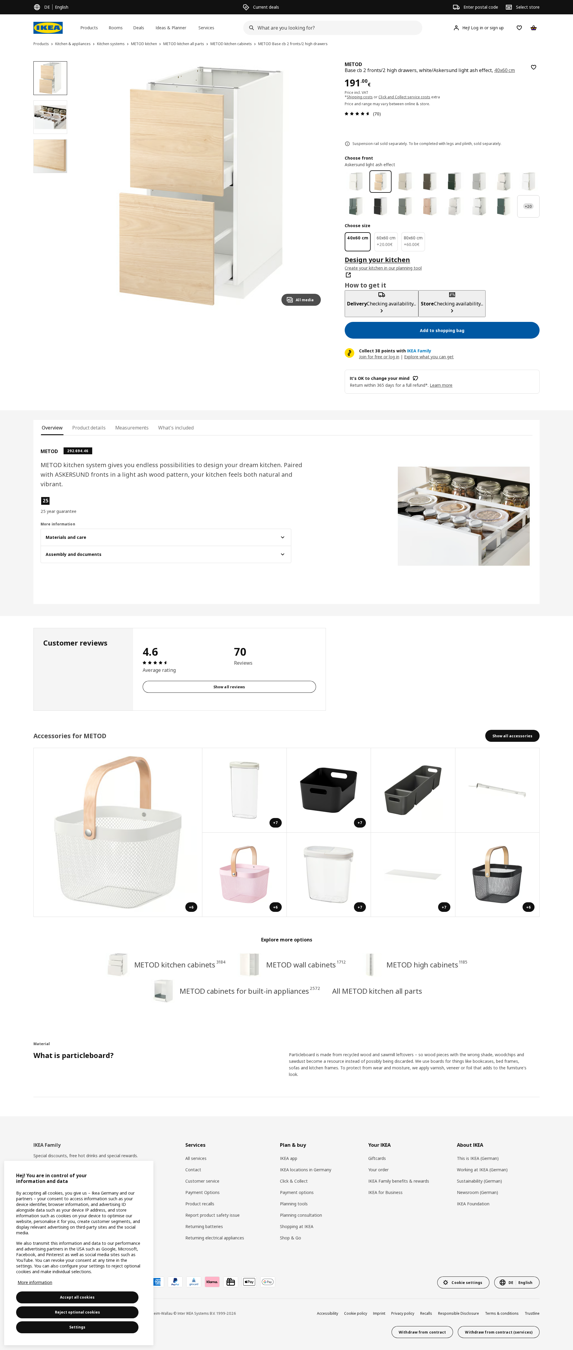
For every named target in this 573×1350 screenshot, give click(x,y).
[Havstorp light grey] (479, 181)
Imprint (379, 1313)
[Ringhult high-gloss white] (479, 206)
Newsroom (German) (477, 1192)
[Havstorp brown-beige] (430, 181)
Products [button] (89, 27)
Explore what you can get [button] (429, 357)
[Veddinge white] (504, 181)
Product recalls (199, 1204)
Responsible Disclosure (458, 1313)
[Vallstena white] (356, 181)
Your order (378, 1169)
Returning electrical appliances (214, 1238)
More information (35, 1282)
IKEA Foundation (473, 1204)
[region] (201, 186)
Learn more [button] (441, 385)
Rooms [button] (116, 27)
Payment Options (202, 1192)
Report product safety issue (212, 1215)
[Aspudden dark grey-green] (504, 206)
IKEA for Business (385, 1192)
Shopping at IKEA (296, 1226)
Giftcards (377, 1158)
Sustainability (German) (479, 1181)
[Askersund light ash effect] (380, 181)
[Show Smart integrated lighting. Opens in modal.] (497, 790)
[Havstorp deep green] (454, 181)
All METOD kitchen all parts (377, 991)
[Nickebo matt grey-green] (405, 206)
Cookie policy (355, 1313)
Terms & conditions (502, 1313)
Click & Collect (294, 1181)
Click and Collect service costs (404, 97)
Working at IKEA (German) (482, 1169)
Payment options (297, 1192)
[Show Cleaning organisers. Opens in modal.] (413, 790)
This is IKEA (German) (478, 1158)
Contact (193, 1169)
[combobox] (331, 28)
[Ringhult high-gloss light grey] (454, 206)
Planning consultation (301, 1215)
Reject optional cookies (77, 1312)
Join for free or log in (379, 357)
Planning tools (294, 1204)
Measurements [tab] (132, 427)
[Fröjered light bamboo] (430, 206)
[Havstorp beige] (405, 181)
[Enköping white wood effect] (528, 181)
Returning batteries (204, 1226)
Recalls (426, 1313)
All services (196, 1158)
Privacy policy (402, 1313)
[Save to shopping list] (534, 67)
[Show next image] (314, 186)
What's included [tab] (175, 427)
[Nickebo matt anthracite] (380, 206)
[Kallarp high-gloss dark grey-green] (356, 206)
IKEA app (288, 1158)
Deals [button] (138, 27)
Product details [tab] (88, 427)
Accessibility (327, 1313)
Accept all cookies (77, 1297)
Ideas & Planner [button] (170, 27)
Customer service (202, 1181)
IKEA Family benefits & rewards (398, 1181)
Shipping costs (360, 97)
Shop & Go (290, 1238)
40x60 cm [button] (504, 70)
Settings (77, 1327)
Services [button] (206, 27)
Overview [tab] (52, 427)
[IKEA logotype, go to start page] (48, 28)
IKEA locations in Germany (305, 1169)
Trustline (532, 1313)
